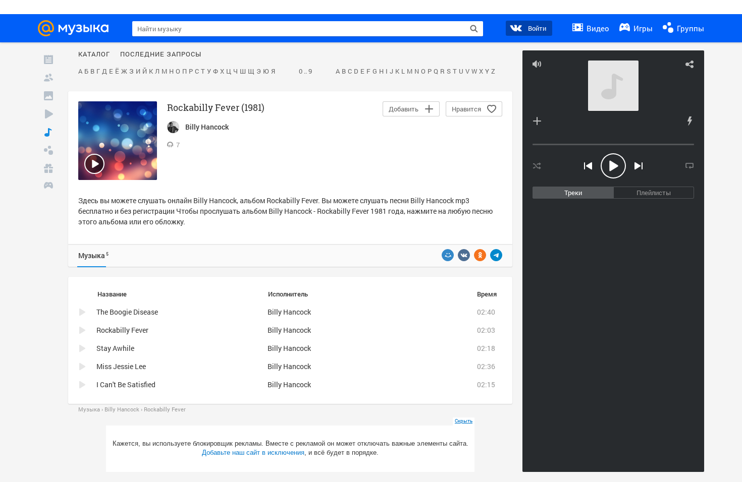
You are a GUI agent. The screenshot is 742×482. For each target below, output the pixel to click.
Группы (689, 28)
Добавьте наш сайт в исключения (253, 452)
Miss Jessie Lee (121, 366)
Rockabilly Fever (122, 330)
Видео (597, 28)
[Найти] (474, 28)
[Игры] (48, 186)
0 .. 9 (305, 72)
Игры (642, 28)
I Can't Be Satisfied (125, 384)
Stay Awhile (115, 348)
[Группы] (48, 150)
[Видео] (48, 114)
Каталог (94, 54)
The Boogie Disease (127, 312)
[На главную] (76, 28)
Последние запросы (160, 54)
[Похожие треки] (689, 121)
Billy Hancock (215, 200)
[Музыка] (48, 132)
